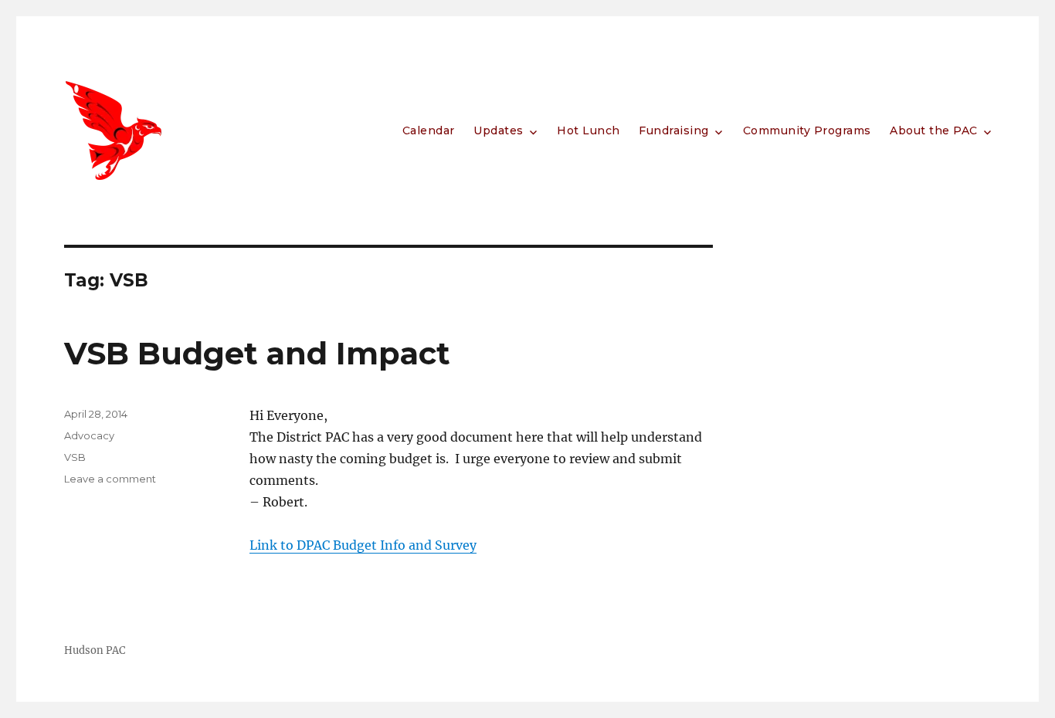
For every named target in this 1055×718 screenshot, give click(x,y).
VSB (75, 457)
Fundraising (674, 130)
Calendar (428, 130)
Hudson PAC (94, 650)
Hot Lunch (588, 130)
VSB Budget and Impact (257, 353)
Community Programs (807, 130)
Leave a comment (110, 478)
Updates (498, 130)
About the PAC (934, 130)
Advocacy (89, 435)
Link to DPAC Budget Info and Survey (363, 545)
